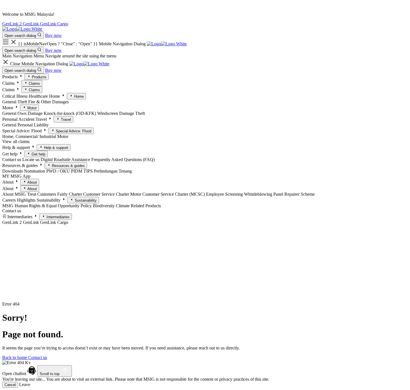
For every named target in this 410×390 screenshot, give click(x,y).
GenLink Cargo (54, 23)
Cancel (10, 385)
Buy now (53, 35)
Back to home (15, 357)
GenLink (31, 23)
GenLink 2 (12, 23)
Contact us (37, 357)
